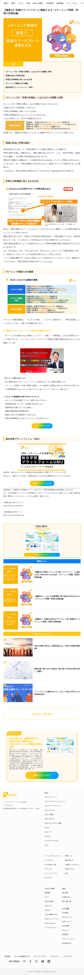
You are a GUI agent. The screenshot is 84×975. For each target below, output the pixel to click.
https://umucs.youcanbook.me (13, 515)
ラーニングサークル (51, 873)
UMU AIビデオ (49, 819)
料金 (28, 3)
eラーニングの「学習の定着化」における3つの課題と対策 (29, 72)
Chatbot (48, 836)
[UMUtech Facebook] (30, 961)
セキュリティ (48, 877)
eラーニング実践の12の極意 (17, 83)
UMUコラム (48, 906)
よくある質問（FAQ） (51, 914)
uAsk (46, 845)
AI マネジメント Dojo (51, 840)
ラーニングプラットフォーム (53, 856)
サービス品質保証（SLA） (22, 956)
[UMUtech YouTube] (42, 961)
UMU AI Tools (49, 810)
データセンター (49, 860)
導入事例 (65, 893)
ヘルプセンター (68, 956)
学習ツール (68, 856)
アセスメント (48, 869)
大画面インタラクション (72, 864)
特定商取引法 (66, 943)
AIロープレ (48, 832)
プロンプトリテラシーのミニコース (55, 801)
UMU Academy (50, 923)
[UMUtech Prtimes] (14, 961)
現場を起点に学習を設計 (15, 75)
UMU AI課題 (49, 814)
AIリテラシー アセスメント (53, 806)
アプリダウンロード (50, 927)
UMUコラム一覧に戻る (42, 714)
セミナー (21, 3)
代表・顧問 (65, 926)
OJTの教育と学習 (50, 864)
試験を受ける (69, 860)
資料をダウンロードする (42, 775)
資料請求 (48, 893)
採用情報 (59, 3)
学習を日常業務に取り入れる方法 (19, 79)
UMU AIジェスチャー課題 (53, 823)
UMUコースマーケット (52, 919)
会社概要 (65, 913)
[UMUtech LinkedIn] (48, 961)
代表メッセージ (67, 921)
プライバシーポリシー (69, 939)
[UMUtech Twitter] (36, 961)
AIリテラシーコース (51, 797)
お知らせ (47, 910)
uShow (47, 827)
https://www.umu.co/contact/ (13, 505)
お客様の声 (66, 897)
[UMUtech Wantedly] (24, 961)
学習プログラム (70, 869)
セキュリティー (55, 956)
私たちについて (67, 917)
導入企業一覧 (66, 901)
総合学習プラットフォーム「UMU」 (20, 87)
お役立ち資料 (49, 901)
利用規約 (7, 956)
